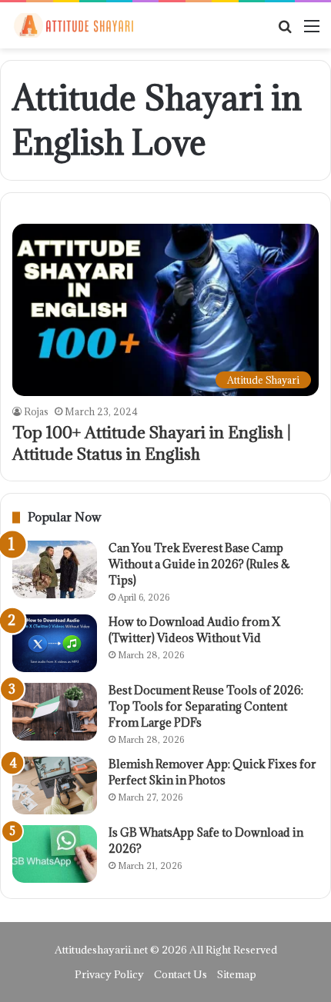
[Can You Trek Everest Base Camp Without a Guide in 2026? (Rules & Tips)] (54, 569)
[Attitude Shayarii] (73, 25)
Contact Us (180, 974)
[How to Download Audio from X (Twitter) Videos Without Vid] (54, 643)
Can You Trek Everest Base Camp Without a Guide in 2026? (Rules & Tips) (199, 564)
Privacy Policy (109, 974)
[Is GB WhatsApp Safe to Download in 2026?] (54, 854)
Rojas (36, 411)
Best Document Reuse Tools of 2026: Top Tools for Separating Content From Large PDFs (206, 706)
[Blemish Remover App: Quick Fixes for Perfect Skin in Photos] (54, 785)
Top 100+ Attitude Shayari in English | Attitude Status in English (151, 443)
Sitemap (236, 974)
